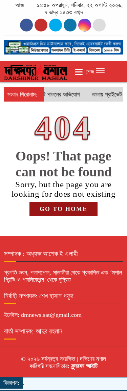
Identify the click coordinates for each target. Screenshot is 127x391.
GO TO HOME (63, 208)
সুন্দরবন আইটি (83, 366)
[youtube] (84, 25)
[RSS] (99, 25)
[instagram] (55, 25)
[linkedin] (70, 25)
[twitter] (41, 25)
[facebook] (26, 25)
